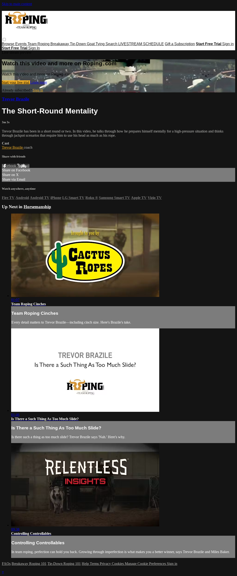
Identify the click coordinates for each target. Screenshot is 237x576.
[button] (4, 39)
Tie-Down (78, 44)
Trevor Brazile (15, 99)
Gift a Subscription (180, 44)
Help (86, 564)
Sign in (228, 44)
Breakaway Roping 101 (29, 564)
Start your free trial (16, 82)
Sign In (34, 48)
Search (112, 44)
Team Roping (39, 44)
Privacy (106, 564)
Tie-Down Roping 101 (64, 564)
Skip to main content (17, 4)
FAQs (6, 564)
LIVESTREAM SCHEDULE (141, 44)
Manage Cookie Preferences (146, 564)
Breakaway (60, 44)
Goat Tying (96, 44)
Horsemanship (37, 206)
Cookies (118, 564)
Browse (8, 44)
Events (21, 44)
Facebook (9, 166)
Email (25, 166)
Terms (95, 564)
